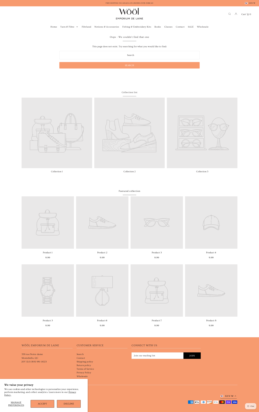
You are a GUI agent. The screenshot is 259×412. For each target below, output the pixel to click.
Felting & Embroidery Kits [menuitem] (136, 26)
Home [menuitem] (53, 26)
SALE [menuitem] (191, 26)
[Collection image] (57, 133)
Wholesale (82, 376)
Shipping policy (85, 361)
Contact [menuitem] (180, 26)
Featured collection (129, 191)
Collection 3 (202, 171)
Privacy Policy (84, 372)
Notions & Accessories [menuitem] (106, 26)
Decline (69, 403)
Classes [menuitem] (168, 26)
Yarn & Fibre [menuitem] (67, 26)
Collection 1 (57, 171)
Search (80, 354)
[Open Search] (229, 13)
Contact (81, 358)
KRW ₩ (252, 3)
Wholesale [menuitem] (203, 26)
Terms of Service (85, 369)
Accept (42, 403)
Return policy (84, 365)
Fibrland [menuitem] (86, 26)
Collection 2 (129, 171)
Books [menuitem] (157, 26)
